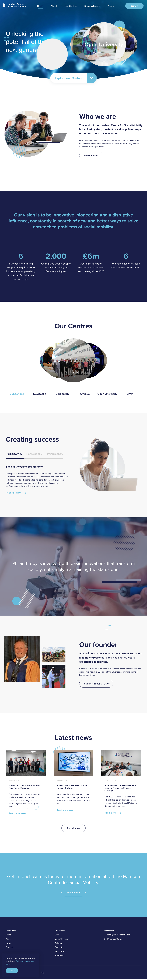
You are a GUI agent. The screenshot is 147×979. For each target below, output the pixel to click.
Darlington (62, 392)
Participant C (55, 454)
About (54, 5)
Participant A (14, 454)
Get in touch (73, 892)
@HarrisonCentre (114, 938)
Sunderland (17, 392)
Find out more (91, 155)
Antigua (85, 392)
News (111, 5)
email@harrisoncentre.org (118, 934)
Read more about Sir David (96, 683)
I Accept (12, 970)
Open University (107, 392)
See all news (73, 828)
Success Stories (92, 5)
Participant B (34, 454)
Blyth (130, 392)
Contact (134, 5)
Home (8, 934)
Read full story (13, 492)
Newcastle (39, 392)
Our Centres (71, 5)
